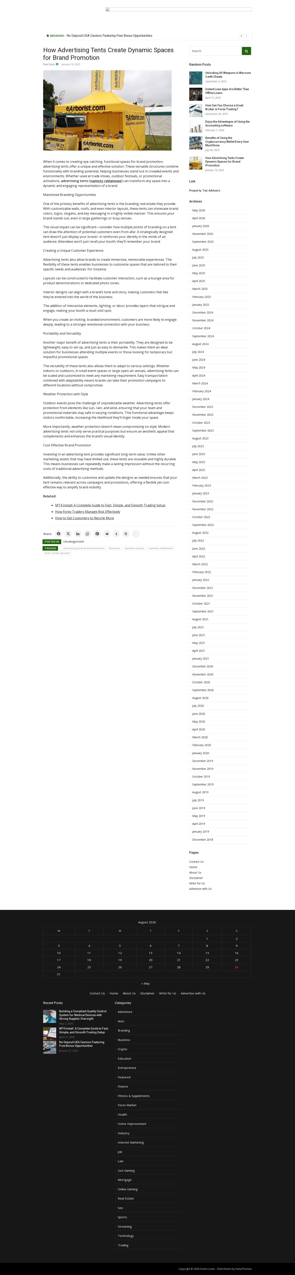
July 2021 (198, 627)
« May (145, 983)
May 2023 (198, 462)
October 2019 (201, 776)
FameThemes (243, 1269)
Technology (126, 1236)
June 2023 (198, 454)
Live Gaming (126, 1170)
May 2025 (198, 273)
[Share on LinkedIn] (78, 534)
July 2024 (198, 352)
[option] (158, 36)
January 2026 (200, 226)
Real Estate (126, 1198)
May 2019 (198, 816)
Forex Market (127, 1105)
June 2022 (198, 548)
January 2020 (200, 753)
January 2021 (200, 658)
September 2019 (203, 784)
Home (193, 867)
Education (124, 1058)
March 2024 (200, 383)
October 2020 (201, 682)
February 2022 (201, 572)
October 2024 (201, 328)
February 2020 (201, 745)
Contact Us (196, 862)
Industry (123, 1133)
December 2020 (202, 666)
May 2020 (198, 721)
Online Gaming (128, 1189)
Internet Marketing (131, 1142)
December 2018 (202, 839)
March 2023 (200, 478)
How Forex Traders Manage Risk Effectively (87, 511)
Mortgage (125, 1180)
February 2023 (201, 485)
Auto (121, 1021)
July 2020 (198, 706)
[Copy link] (136, 534)
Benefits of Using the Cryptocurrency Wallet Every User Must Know (227, 141)
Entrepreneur (127, 1068)
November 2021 (202, 596)
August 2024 (200, 344)
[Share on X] (68, 534)
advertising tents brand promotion (84, 548)
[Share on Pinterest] (97, 534)
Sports (122, 1217)
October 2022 (201, 517)
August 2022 (200, 533)
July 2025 (198, 257)
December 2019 (202, 761)
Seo (120, 1208)
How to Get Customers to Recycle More (84, 518)
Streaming (125, 1226)
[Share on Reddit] (107, 534)
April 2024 (198, 375)
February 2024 (201, 391)
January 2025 (200, 305)
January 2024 (200, 399)
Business (114, 548)
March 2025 (200, 289)
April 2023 (198, 470)
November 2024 (202, 320)
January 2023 (200, 493)
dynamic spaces (134, 548)
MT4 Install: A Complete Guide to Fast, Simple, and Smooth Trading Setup (110, 505)
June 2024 (198, 360)
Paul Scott (49, 64)
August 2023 (200, 438)
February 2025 (201, 297)
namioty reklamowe (161, 548)
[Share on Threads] (126, 534)
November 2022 (202, 509)
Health (122, 1114)
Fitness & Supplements (134, 1096)
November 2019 (202, 769)
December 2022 (202, 501)
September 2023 (203, 430)
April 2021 (198, 651)
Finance (123, 1086)
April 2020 (198, 729)
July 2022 (198, 540)
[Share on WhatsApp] (87, 534)
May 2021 (198, 643)
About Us (195, 872)
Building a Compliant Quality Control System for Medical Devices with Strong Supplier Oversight (83, 1015)
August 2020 (200, 698)
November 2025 (202, 234)
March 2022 (200, 564)
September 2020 (203, 690)
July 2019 (198, 800)
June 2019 (198, 808)
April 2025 (198, 281)
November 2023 (202, 415)
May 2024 (198, 367)
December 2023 (202, 407)
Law (120, 1161)
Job (120, 1152)
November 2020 (202, 674)
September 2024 (203, 336)
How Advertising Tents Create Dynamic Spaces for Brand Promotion (224, 161)
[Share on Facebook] (58, 534)
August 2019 (200, 792)
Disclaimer (196, 878)
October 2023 (201, 423)
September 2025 (203, 241)
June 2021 (198, 635)
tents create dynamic (57, 553)
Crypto (122, 1049)
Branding (124, 1030)
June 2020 (198, 714)
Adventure (125, 1012)
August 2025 (200, 250)
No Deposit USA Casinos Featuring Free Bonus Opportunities (109, 36)
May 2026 (198, 210)
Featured (124, 1077)
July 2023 (198, 446)
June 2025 (198, 265)
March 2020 (200, 737)
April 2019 (198, 824)
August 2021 (200, 619)
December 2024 (202, 312)
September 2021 (203, 611)
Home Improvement (132, 1124)
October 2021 (201, 603)
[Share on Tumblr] (116, 534)
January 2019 (200, 831)
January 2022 (200, 580)
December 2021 (202, 588)
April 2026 (198, 218)
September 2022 (203, 525)
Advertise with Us (200, 889)
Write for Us (197, 883)
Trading (123, 1245)
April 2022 (198, 556)
